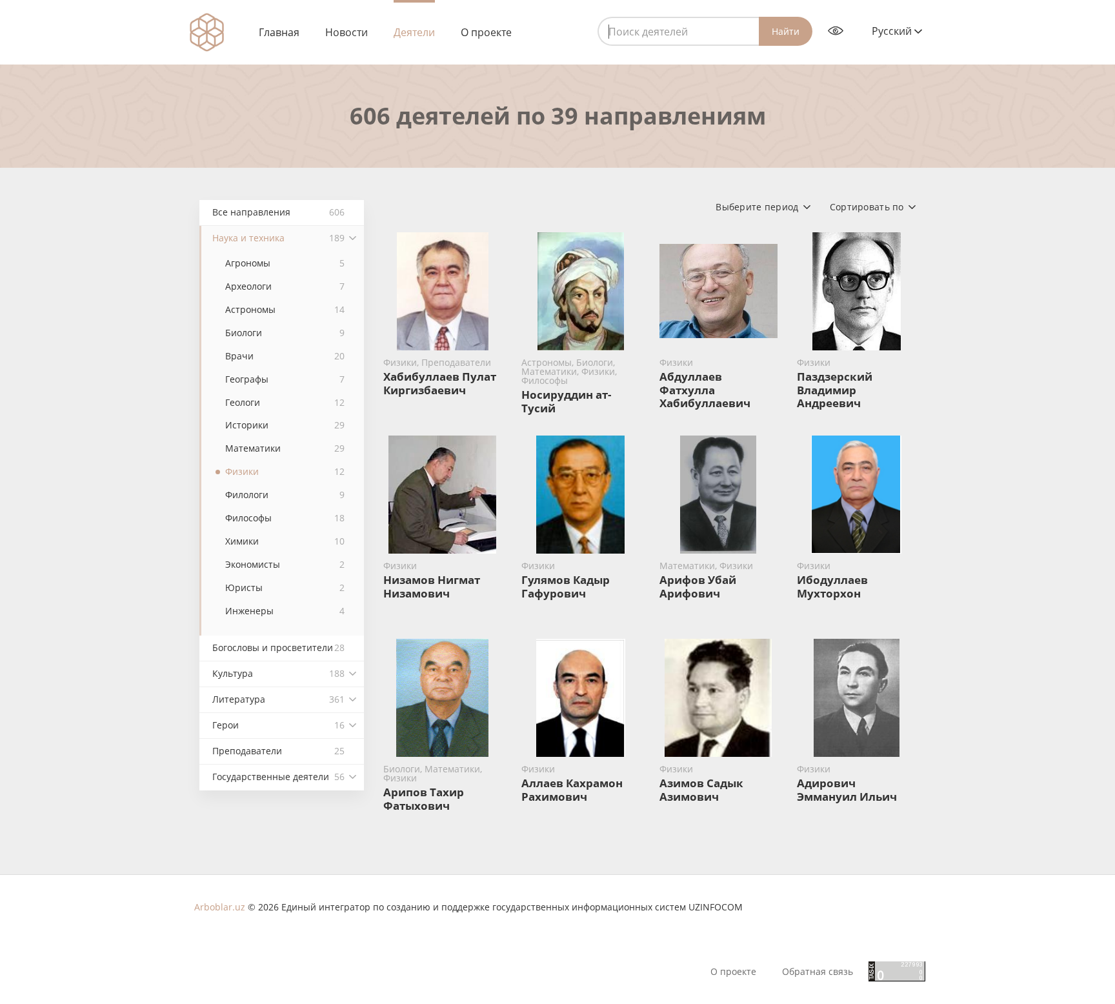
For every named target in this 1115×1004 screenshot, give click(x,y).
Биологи (285, 332)
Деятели (414, 32)
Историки (285, 425)
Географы (285, 379)
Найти (785, 31)
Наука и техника (278, 238)
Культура (278, 673)
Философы (285, 518)
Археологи (285, 286)
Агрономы (285, 263)
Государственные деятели (278, 776)
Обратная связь (817, 971)
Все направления (278, 212)
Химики (285, 541)
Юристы (285, 587)
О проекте (486, 32)
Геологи (285, 402)
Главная (279, 32)
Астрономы (285, 309)
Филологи (285, 494)
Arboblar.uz (219, 907)
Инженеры (285, 611)
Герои (278, 725)
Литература (278, 699)
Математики (285, 448)
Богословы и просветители (278, 647)
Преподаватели (278, 751)
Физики (285, 471)
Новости (346, 32)
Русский (893, 31)
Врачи (285, 356)
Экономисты (285, 564)
